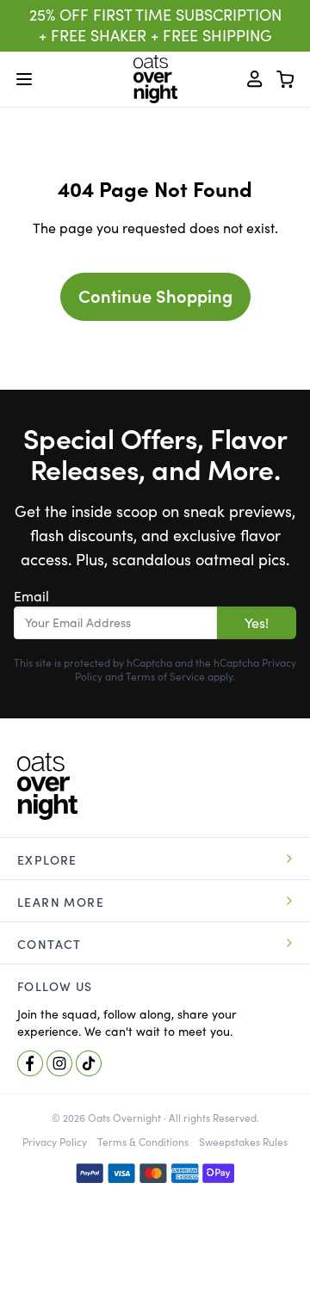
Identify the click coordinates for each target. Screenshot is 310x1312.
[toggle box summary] (286, 79)
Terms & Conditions (143, 1142)
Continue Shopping (155, 297)
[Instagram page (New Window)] (59, 1063)
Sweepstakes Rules (243, 1142)
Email (31, 596)
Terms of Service (165, 676)
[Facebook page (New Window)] (30, 1063)
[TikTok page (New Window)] (89, 1063)
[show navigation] (24, 79)
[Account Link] (255, 79)
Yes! (257, 622)
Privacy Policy (54, 1142)
